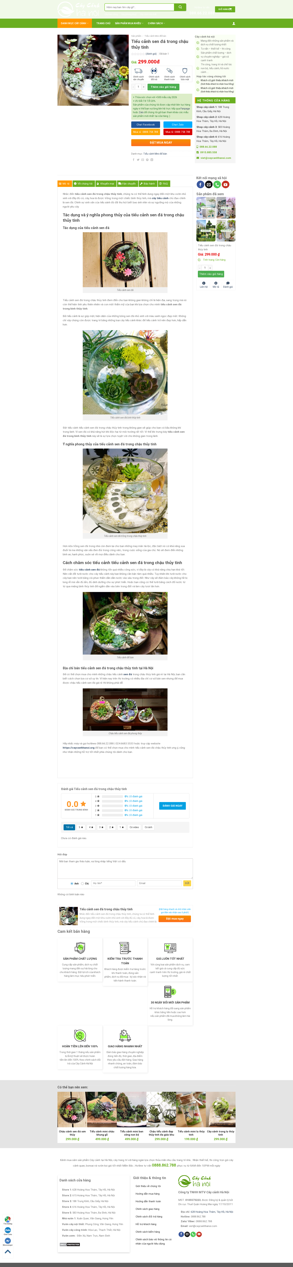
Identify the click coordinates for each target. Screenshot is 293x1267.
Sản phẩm (136, 36)
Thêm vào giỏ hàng (163, 86)
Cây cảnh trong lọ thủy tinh (220, 1133)
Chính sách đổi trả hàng (149, 1216)
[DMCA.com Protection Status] (70, 1244)
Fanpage (185, 108)
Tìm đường (7, 1224)
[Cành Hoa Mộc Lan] (226, 207)
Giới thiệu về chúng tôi (148, 1186)
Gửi (187, 883)
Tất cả (69, 827)
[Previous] (65, 1108)
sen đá (127, 674)
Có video (134, 827)
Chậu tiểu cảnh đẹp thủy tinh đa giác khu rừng (161, 1135)
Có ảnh (148, 827)
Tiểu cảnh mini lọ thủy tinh (191, 1133)
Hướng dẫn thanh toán (148, 1201)
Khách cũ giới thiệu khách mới (217, 82)
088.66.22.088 (202, 13)
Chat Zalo (8, 1234)
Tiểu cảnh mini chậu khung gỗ (102, 1133)
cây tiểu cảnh (160, 198)
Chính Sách (155, 23)
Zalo (141, 112)
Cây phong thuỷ (128, 14)
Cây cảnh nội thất (148, 14)
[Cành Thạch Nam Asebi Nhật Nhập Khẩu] (206, 207)
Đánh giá (228, 287)
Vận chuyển (129, 183)
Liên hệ (204, 287)
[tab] (64, 183)
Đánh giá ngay (172, 805)
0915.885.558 (208, 152)
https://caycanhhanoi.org (78, 747)
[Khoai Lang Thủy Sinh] (226, 230)
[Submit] (180, 7)
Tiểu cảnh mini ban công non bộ (131, 1133)
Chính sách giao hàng (147, 1209)
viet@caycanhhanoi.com (216, 157)
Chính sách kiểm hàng (148, 1231)
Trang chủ (103, 23)
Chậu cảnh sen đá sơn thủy (72, 1133)
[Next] (228, 1108)
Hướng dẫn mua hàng (148, 1193)
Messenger (8, 1245)
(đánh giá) (151, 53)
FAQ (165, 183)
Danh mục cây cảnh (73, 23)
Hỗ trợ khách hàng (146, 1224)
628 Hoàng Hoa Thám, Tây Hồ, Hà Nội (212, 1211)
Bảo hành (149, 183)
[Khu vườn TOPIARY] (206, 230)
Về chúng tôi (85, 183)
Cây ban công (111, 14)
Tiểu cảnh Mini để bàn (155, 36)
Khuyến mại (107, 183)
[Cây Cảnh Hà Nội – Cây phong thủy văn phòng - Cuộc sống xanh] (78, 9)
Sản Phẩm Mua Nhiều (128, 23)
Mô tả (66, 183)
